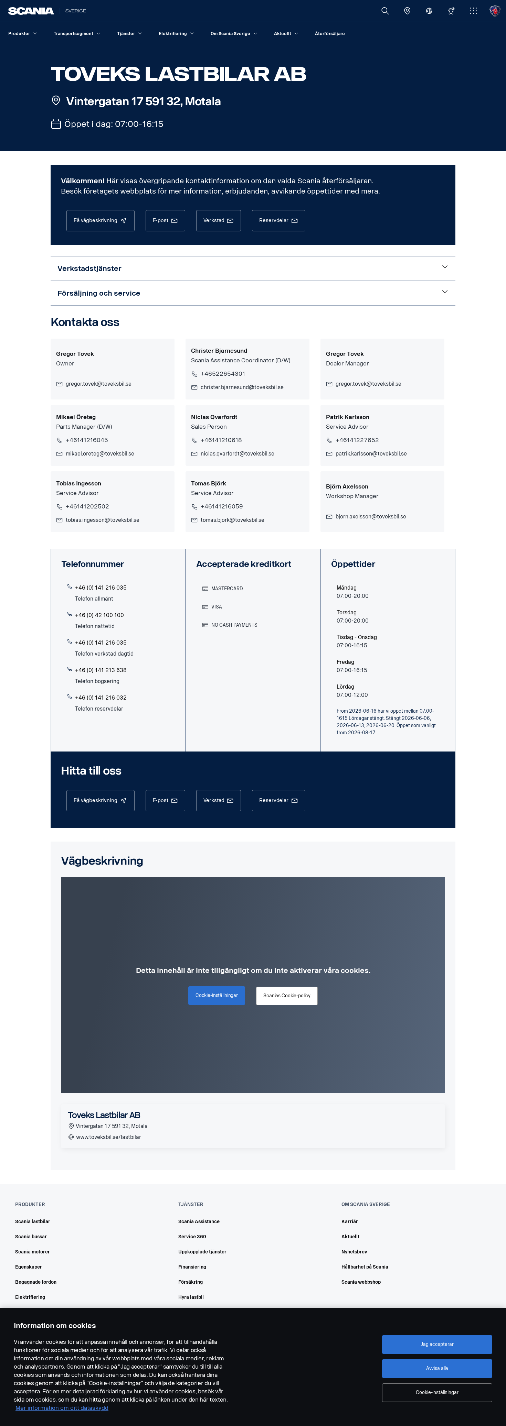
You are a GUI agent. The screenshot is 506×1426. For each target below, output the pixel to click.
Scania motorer (32, 1252)
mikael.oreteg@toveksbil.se (100, 453)
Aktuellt (350, 1237)
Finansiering (192, 1267)
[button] (473, 11)
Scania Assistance (199, 1222)
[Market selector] (429, 11)
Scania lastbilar (32, 1222)
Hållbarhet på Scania (364, 1267)
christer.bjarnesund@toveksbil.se (242, 387)
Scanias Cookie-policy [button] (286, 996)
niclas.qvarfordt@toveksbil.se (237, 453)
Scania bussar (31, 1237)
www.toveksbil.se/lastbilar (108, 1137)
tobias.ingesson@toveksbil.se (102, 520)
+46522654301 (223, 374)
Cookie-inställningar (437, 1392)
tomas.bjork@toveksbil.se (232, 520)
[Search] (385, 11)
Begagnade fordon (35, 1282)
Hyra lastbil (191, 1297)
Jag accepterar (437, 1344)
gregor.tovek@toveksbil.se (98, 384)
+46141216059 (222, 506)
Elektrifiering (30, 1297)
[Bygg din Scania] (451, 11)
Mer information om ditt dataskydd (61, 1408)
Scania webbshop (361, 1282)
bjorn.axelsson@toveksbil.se (371, 516)
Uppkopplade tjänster (202, 1252)
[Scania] (31, 11)
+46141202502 (87, 506)
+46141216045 (87, 440)
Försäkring (190, 1282)
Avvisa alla (437, 1368)
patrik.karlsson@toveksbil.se (371, 453)
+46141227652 (357, 440)
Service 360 (192, 1237)
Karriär (349, 1222)
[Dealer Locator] (407, 11)
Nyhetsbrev (354, 1252)
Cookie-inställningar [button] (217, 995)
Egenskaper (28, 1267)
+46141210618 (221, 440)
